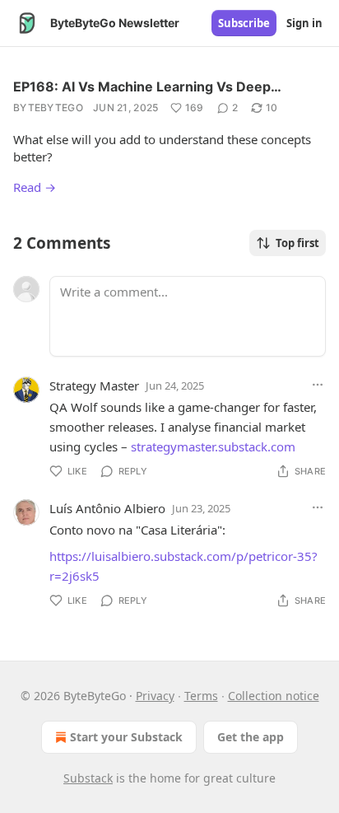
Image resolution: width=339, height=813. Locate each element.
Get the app (250, 737)
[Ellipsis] (317, 384)
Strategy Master (94, 385)
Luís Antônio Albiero (107, 508)
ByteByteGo (48, 107)
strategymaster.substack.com (213, 446)
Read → (34, 187)
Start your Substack (126, 737)
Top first (297, 243)
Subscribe (244, 23)
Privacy (155, 695)
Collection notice (273, 695)
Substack (88, 778)
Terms (201, 695)
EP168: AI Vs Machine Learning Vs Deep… (147, 86)
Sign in (304, 23)
